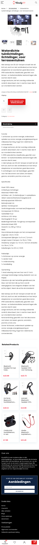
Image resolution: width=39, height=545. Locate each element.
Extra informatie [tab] (8, 127)
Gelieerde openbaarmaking (10, 532)
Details (31, 92)
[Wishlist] (15, 542)
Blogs (3, 514)
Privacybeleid (5, 527)
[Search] (36, 2)
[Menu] (2, 2)
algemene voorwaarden (9, 529)
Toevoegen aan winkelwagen (17, 102)
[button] (37, 15)
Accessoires (13, 8)
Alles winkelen (5, 511)
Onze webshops (6, 516)
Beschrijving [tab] (7, 124)
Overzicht (4, 508)
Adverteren (5, 519)
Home (3, 8)
